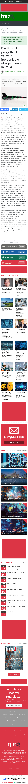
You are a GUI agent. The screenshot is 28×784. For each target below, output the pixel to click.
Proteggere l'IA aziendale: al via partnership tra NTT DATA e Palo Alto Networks (20, 395)
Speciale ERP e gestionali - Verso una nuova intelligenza (13, 499)
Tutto (25, 563)
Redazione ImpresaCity (9, 71)
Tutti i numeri (22, 643)
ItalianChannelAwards (19, 721)
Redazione (6, 735)
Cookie (11, 768)
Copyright (14, 735)
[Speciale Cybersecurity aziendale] (14, 510)
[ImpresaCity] (7, 16)
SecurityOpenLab (10, 718)
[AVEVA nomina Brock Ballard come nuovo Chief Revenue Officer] (7, 282)
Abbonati (21, 262)
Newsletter (6, 23)
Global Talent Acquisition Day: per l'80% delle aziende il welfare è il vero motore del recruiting (21, 291)
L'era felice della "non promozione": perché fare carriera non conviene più (20, 331)
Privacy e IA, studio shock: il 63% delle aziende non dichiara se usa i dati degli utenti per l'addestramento (7, 396)
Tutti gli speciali (22, 450)
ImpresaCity (22, 714)
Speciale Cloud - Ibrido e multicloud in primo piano (13, 532)
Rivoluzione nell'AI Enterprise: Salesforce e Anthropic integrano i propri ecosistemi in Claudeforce (20, 312)
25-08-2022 (21, 71)
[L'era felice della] (21, 323)
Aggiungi (22, 252)
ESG (25, 105)
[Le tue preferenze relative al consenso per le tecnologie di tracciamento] (20, 782)
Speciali (12, 731)
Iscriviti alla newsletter (14, 705)
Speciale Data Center (8, 467)
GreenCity (20, 718)
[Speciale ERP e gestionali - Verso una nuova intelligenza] (14, 494)
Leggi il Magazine (14, 674)
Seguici (22, 257)
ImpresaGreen (6, 721)
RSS (14, 739)
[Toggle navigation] (24, 16)
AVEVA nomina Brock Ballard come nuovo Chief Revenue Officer (7, 290)
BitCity (5, 714)
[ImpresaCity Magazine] (14, 657)
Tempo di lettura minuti (7, 73)
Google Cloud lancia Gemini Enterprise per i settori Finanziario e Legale (7, 353)
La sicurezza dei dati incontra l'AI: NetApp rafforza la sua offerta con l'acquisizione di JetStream (20, 376)
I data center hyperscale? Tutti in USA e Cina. (7, 309)
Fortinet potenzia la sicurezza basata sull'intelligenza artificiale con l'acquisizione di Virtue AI (20, 355)
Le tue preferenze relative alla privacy (15, 778)
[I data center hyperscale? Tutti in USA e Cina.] (7, 302)
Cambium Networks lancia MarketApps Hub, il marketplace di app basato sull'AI (6, 375)
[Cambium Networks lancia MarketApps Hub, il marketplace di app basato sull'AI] (7, 366)
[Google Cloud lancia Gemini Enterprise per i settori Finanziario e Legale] (7, 345)
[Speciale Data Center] (14, 460)
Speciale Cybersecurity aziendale (12, 516)
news (9, 29)
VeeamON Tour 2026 (8, 483)
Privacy (17, 768)
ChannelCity (18, 1)
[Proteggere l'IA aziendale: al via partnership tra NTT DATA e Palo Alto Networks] (21, 386)
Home (5, 29)
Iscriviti (22, 246)
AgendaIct (14, 724)
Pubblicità (22, 735)
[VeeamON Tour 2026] (14, 477)
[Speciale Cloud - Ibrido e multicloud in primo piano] (14, 527)
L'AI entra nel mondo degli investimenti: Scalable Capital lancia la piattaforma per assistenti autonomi (7, 334)
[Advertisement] (14, 681)
